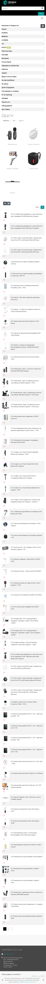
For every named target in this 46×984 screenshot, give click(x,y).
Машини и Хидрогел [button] (10, 25)
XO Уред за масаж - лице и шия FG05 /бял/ (26, 571)
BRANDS (6, 120)
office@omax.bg (8, 954)
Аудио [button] (4, 73)
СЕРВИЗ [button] (5, 98)
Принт (4, 29)
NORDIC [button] (5, 33)
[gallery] (9, 203)
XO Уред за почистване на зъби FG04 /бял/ (26, 595)
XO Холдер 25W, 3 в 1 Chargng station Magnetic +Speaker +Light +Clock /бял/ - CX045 (25, 621)
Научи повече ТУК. (30, 982)
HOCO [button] (6, 47)
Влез (41, 14)
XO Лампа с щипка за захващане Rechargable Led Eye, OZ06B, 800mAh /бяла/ (25, 347)
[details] (5, 203)
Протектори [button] (7, 51)
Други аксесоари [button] (9, 76)
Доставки (6, 109)
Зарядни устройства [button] (10, 66)
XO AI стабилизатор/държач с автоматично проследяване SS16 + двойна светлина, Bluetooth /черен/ (26, 656)
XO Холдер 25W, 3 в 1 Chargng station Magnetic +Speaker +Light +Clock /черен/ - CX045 (26, 633)
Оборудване (7, 106)
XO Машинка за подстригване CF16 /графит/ (27, 856)
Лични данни (7, 974)
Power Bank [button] (6, 62)
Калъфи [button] (5, 55)
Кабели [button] (5, 69)
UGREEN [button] (5, 40)
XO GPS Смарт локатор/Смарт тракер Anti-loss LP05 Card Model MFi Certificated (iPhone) (26, 692)
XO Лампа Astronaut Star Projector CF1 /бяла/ (27, 773)
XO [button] (3, 44)
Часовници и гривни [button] (10, 91)
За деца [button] (5, 84)
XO (14, 120)
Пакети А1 (6, 102)
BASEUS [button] (5, 36)
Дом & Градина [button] (8, 87)
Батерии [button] (5, 58)
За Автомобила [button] (8, 80)
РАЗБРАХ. (22, 982)
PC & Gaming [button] (7, 95)
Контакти (16, 974)
